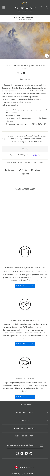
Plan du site (24, 405)
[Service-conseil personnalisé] (25, 304)
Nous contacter (24, 436)
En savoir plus (25, 286)
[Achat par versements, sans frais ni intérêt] (25, 252)
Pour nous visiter (24, 428)
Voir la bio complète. (10, 105)
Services (24, 420)
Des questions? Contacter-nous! (25, 162)
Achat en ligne (24, 412)
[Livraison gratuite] (25, 363)
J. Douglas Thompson (17, 66)
